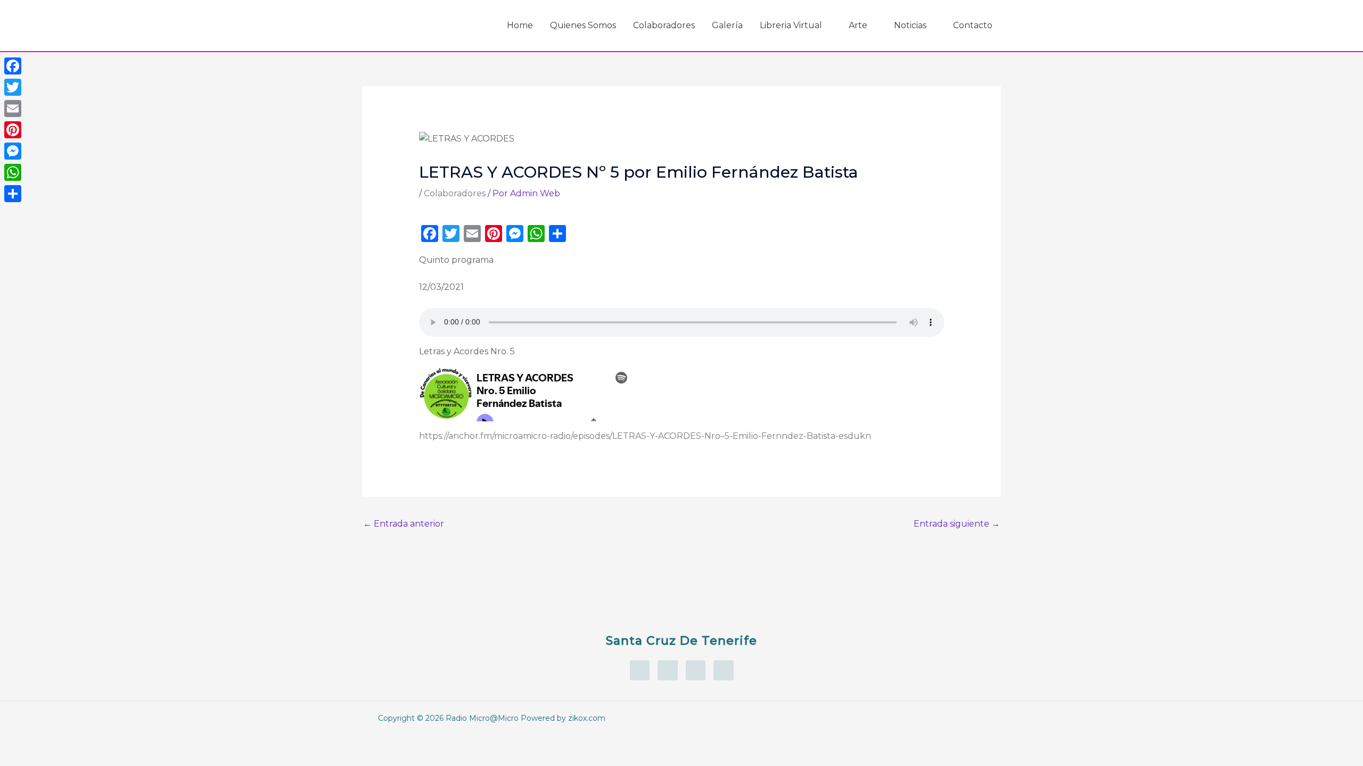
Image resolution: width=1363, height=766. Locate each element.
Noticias (910, 25)
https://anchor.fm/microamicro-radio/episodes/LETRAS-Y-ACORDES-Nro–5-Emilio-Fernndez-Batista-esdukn (645, 436)
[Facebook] (12, 66)
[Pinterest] (12, 129)
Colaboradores (664, 25)
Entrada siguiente (957, 524)
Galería (727, 25)
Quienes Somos (583, 25)
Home (520, 25)
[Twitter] (12, 87)
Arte (858, 25)
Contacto (972, 25)
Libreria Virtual (791, 25)
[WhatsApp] (12, 172)
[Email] (12, 108)
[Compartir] (12, 193)
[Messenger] (12, 151)
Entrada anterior (403, 524)
